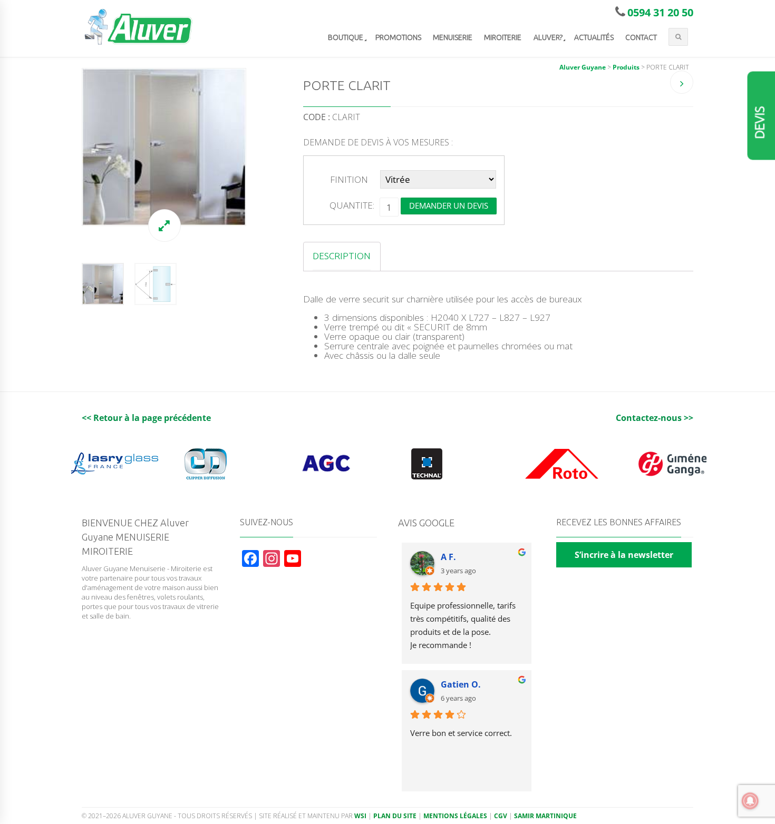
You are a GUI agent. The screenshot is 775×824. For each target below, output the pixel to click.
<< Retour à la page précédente (146, 418)
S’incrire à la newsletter (624, 555)
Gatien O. (461, 684)
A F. (448, 557)
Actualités (594, 37)
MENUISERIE (452, 37)
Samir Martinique (545, 815)
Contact (641, 37)
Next (256, 146)
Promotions (398, 37)
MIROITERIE (502, 37)
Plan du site (394, 815)
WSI (360, 815)
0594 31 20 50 (660, 12)
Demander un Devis (448, 205)
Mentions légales (455, 815)
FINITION (349, 179)
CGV (500, 815)
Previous (71, 146)
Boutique (345, 37)
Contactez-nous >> (654, 418)
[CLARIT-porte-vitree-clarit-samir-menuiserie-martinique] (164, 147)
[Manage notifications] (750, 800)
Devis (760, 122)
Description (342, 256)
